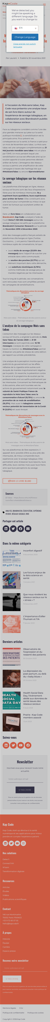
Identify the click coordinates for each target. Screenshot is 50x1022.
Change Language (25, 37)
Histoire (6, 939)
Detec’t (6, 859)
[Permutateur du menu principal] (44, 5)
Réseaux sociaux (18, 513)
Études (6, 891)
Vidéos (6, 895)
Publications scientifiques (14, 899)
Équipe (6, 943)
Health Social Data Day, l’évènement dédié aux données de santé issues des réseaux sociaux (35, 698)
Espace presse (9, 951)
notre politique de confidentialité (28, 803)
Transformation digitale (13, 871)
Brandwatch (17, 510)
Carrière (6, 947)
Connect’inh (8, 863)
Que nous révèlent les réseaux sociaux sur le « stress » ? (35, 597)
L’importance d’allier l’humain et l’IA (34, 617)
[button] (6, 528)
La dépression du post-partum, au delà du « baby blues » (34, 674)
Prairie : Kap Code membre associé (33, 716)
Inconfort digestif (32, 550)
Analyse (9, 510)
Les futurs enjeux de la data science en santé (34, 575)
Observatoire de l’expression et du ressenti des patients (34, 652)
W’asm (6, 867)
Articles (6, 887)
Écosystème (27, 510)
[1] (21, 135)
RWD (27, 513)
